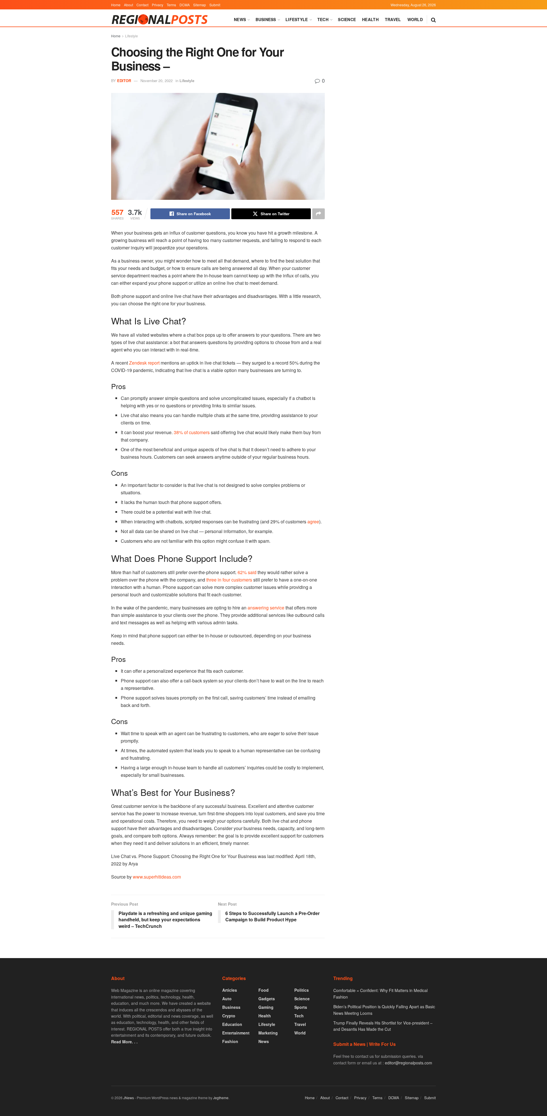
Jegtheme (220, 1097)
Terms (171, 4)
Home (116, 4)
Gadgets (266, 998)
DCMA (184, 4)
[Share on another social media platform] (318, 213)
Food (263, 990)
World (415, 19)
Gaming (266, 1007)
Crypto (228, 1016)
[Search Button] (433, 19)
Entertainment (236, 1033)
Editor (124, 80)
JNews (128, 1097)
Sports (300, 1007)
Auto (227, 998)
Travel (393, 19)
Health (370, 19)
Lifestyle (296, 19)
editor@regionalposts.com (408, 1063)
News (240, 19)
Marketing (268, 1033)
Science (347, 19)
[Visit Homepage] (161, 19)
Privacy (157, 4)
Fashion (230, 1041)
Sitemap (199, 4)
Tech (322, 19)
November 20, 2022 (156, 80)
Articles (229, 990)
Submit (214, 4)
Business (266, 19)
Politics (301, 990)
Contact (142, 4)
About (128, 4)
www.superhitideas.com (157, 876)
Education (232, 1024)
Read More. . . (124, 1041)
